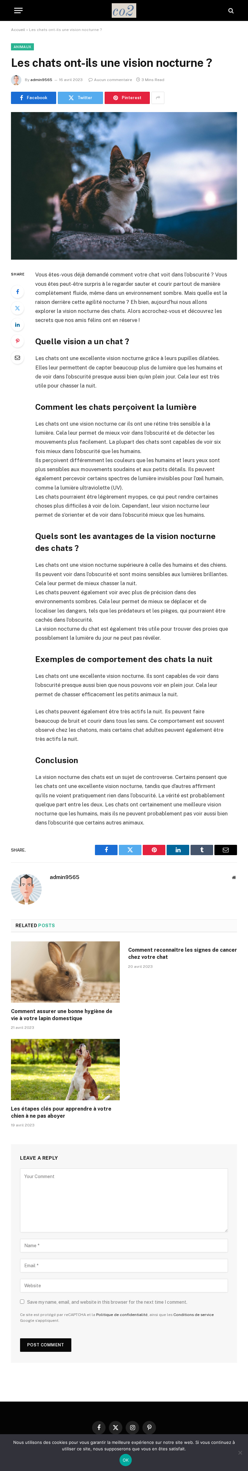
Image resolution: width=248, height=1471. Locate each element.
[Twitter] (17, 308)
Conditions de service (193, 1314)
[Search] (230, 10)
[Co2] (124, 10)
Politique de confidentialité (122, 1314)
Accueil (18, 29)
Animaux (22, 47)
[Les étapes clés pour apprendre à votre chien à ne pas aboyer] (65, 1069)
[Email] (17, 357)
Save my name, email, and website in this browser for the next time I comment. (107, 1302)
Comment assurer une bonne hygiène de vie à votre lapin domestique (61, 1014)
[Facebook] (17, 291)
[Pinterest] (17, 341)
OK (126, 1460)
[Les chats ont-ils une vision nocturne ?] (124, 186)
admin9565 (41, 80)
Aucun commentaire (113, 80)
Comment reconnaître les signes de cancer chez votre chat (182, 953)
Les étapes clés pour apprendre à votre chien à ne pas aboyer (61, 1112)
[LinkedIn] (17, 324)
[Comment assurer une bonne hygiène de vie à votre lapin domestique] (65, 972)
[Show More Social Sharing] (157, 98)
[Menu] (18, 10)
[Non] (240, 1452)
